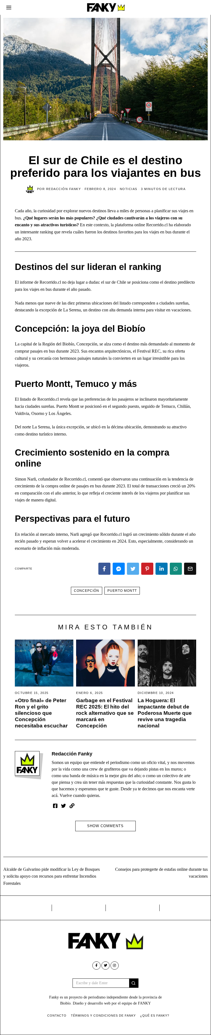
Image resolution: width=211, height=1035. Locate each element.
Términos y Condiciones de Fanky (103, 1015)
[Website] (72, 805)
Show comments (105, 826)
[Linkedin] (162, 569)
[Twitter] (133, 569)
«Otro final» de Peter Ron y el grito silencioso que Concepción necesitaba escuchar (41, 713)
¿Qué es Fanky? (154, 1015)
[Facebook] (104, 569)
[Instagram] (114, 965)
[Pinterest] (147, 569)
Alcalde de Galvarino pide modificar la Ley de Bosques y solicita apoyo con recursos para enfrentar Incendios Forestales (51, 876)
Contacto (56, 1015)
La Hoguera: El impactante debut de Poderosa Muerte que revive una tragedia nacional (165, 713)
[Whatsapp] (176, 569)
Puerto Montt (122, 591)
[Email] (190, 569)
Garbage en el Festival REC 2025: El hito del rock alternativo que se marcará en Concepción (105, 713)
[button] (133, 983)
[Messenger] (119, 569)
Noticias (128, 189)
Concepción (86, 591)
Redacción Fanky (72, 754)
